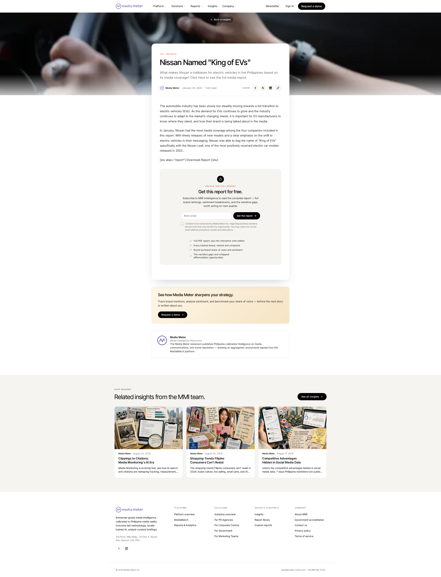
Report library (262, 519)
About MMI (301, 514)
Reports (195, 6)
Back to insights (222, 19)
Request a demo (170, 314)
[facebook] (119, 549)
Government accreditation (309, 519)
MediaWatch (181, 519)
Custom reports (263, 525)
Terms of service (304, 536)
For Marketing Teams (226, 536)
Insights (212, 6)
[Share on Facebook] (255, 88)
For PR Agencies (223, 519)
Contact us (301, 525)
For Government (223, 530)
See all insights (310, 396)
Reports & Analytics (185, 525)
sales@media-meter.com (293, 570)
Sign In (289, 6)
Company (228, 6)
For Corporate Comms (226, 525)
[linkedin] (126, 549)
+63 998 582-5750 (316, 570)
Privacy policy (303, 530)
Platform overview (184, 514)
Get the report (245, 215)
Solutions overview (224, 514)
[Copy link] (278, 88)
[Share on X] (263, 88)
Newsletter (272, 6)
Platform (158, 6)
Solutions (177, 6)
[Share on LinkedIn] (270, 88)
